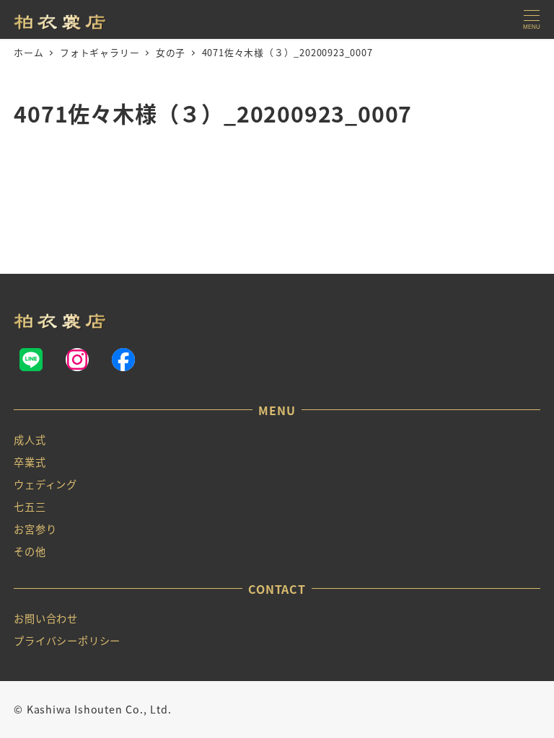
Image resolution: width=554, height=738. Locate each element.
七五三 (29, 506)
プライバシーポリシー (67, 640)
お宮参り (35, 529)
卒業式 (29, 462)
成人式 (29, 439)
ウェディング (45, 484)
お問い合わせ (46, 618)
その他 (29, 551)
